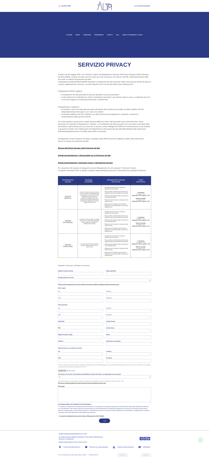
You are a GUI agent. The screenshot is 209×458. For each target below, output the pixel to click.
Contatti (110, 34)
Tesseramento (99, 34)
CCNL (117, 34)
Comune (108, 291)
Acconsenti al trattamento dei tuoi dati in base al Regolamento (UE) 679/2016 (81, 416)
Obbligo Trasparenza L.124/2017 (132, 34)
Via (59, 291)
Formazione (87, 34)
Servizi (78, 34)
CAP (59, 298)
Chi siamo (69, 34)
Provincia (109, 298)
